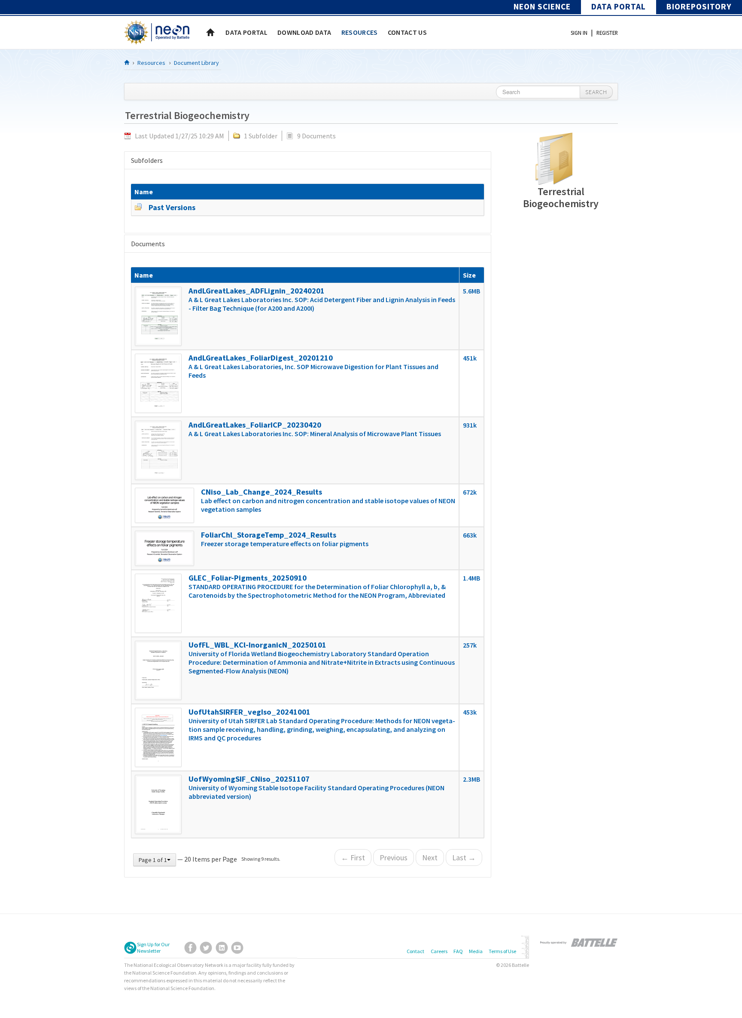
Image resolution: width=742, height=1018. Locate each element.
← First (353, 857)
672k (470, 492)
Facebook (190, 948)
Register (607, 32)
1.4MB (471, 578)
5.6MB (471, 291)
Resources (151, 63)
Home (210, 32)
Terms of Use (502, 951)
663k (470, 535)
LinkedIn (222, 948)
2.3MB (471, 779)
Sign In (579, 32)
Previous (393, 857)
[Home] (127, 62)
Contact (415, 951)
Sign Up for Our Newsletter (153, 948)
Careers (439, 951)
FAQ (458, 951)
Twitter (206, 948)
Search (596, 92)
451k (470, 358)
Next (430, 857)
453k (470, 712)
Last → (464, 857)
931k (470, 425)
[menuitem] (246, 32)
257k (470, 645)
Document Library (196, 63)
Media (476, 951)
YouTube (237, 948)
